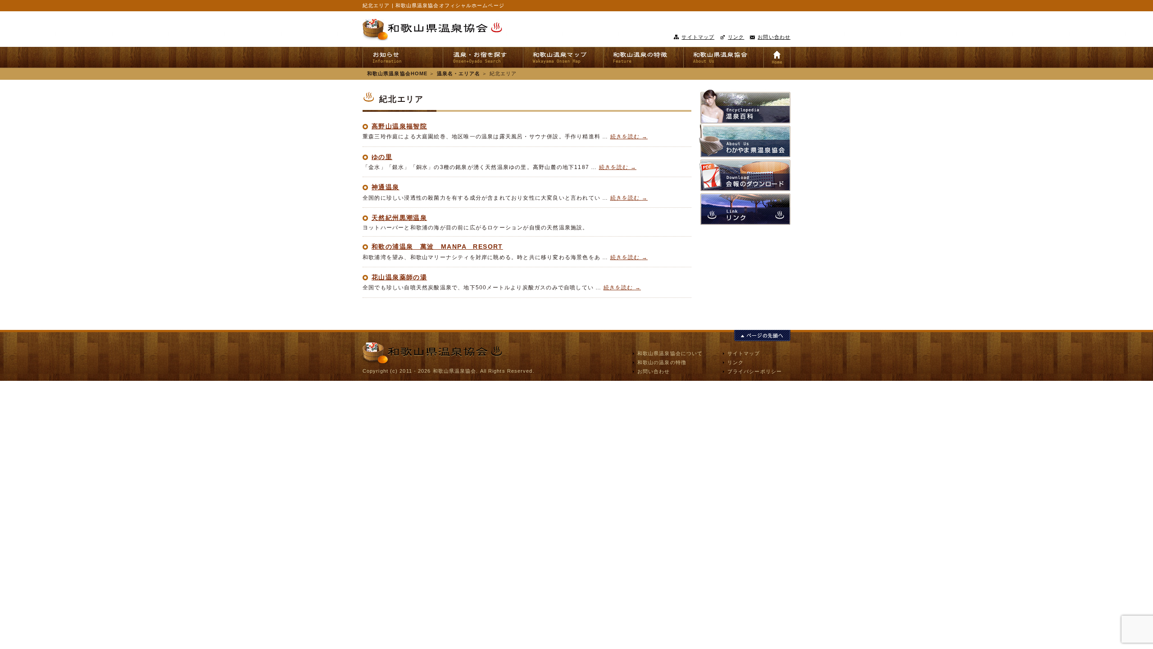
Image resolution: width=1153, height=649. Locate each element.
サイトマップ (697, 37)
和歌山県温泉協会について (670, 353)
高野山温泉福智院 (399, 126)
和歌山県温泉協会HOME (397, 73)
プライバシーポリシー (754, 371)
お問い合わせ (774, 37)
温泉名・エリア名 (459, 73)
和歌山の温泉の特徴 (661, 362)
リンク (736, 37)
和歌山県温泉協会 (432, 30)
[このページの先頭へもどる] (762, 336)
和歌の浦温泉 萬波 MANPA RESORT (437, 246)
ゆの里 (382, 156)
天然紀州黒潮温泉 (399, 217)
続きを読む (629, 136)
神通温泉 (385, 187)
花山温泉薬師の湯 (399, 277)
